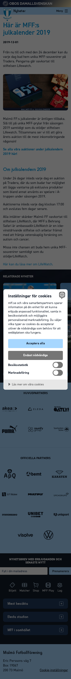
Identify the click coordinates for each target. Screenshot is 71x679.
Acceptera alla (35, 343)
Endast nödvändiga (35, 355)
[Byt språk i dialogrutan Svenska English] (62, 295)
